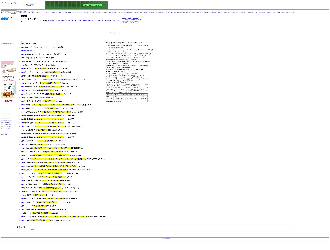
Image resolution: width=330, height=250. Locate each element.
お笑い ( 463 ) (258, 12)
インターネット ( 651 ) (22, 12)
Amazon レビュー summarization (7, 115)
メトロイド (118, 20)
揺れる (139, 19)
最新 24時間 (19, 11)
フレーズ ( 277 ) (227, 12)
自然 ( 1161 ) (243, 12)
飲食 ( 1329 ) (92, 12)
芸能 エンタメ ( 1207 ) (76, 12)
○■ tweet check (26, 50)
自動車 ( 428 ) (152, 12)
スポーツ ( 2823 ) (54, 12)
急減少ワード (26, 11)
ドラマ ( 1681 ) (104, 12)
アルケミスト (61, 20)
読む (131, 21)
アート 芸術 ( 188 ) (285, 12)
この (131, 22)
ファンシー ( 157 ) (250, 12)
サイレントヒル (78, 20)
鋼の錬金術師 (87, 20)
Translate (13, 13)
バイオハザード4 (110, 20)
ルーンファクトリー (98, 20)
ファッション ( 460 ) (169, 12)
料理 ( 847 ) (193, 12)
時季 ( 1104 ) (136, 12)
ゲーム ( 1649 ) (68, 12)
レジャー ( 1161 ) (206, 12)
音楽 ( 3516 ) (98, 12)
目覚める (133, 19)
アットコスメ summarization (6, 120)
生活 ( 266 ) (292, 12)
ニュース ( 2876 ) (31, 12)
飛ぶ (126, 21)
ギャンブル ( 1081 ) (276, 12)
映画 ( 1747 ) (61, 12)
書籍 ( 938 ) (176, 12)
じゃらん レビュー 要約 (5, 128)
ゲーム (39, 20)
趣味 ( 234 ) (264, 12)
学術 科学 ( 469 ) (213, 12)
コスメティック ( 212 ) (235, 12)
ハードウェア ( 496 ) (112, 12)
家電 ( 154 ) (199, 12)
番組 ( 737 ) (188, 12)
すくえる (135, 18)
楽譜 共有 (163, 238)
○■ (22, 47)
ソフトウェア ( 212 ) (121, 12)
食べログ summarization (5, 122)
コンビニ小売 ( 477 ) (46, 12)
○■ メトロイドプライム (29, 43)
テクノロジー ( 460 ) (144, 12)
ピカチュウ (69, 20)
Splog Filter (4, 134)
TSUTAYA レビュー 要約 (5, 126)
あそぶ (124, 18)
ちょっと (137, 21)
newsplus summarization (5, 113)
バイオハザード (52, 20)
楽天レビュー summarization (6, 124)
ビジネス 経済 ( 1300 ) (160, 12)
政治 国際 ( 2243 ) (85, 12)
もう (126, 22)
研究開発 (168, 238)
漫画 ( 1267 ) (182, 12)
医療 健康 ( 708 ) (129, 12)
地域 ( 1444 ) (220, 12)
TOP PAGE (4, 19)
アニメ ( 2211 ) (38, 12)
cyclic (33, 11)
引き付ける (125, 19)
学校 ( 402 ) (269, 12)
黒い (129, 18)
